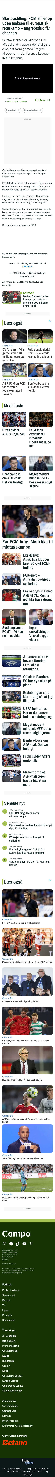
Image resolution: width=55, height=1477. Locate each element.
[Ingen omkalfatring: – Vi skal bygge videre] (41, 617)
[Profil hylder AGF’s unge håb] (14, 419)
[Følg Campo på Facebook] (11, 1244)
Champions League (12, 1375)
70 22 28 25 (42, 1468)
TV (3, 1305)
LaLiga (5, 1355)
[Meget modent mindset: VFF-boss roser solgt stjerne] (41, 463)
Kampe (6, 1300)
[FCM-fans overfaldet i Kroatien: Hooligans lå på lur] (41, 419)
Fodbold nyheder (11, 1290)
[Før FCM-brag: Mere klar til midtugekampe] (27, 521)
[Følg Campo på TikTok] (18, 1244)
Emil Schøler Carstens (17, 101)
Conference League (12, 1385)
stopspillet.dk (12, 1471)
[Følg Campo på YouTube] (24, 1244)
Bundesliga (8, 1360)
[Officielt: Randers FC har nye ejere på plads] (11, 681)
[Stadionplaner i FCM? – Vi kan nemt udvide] (14, 617)
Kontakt (6, 1415)
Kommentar (8, 1320)
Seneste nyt (8, 1295)
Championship (10, 1350)
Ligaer (5, 1310)
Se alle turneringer (12, 1390)
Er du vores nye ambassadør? (17, 1425)
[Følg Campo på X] (31, 1244)
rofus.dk (38, 1471)
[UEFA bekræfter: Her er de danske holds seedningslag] (11, 712)
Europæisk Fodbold (33, 110)
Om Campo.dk (10, 1405)
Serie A (6, 1365)
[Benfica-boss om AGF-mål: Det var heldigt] (14, 463)
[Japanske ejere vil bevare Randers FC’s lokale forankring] (11, 661)
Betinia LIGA (8, 1340)
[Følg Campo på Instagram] (4, 1244)
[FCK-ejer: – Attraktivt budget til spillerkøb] (11, 579)
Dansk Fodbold (13, 110)
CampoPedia (9, 1410)
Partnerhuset (16, 1270)
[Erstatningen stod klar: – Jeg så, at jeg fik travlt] (11, 697)
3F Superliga (9, 1335)
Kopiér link (45, 100)
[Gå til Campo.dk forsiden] (16, 1237)
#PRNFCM (27, 266)
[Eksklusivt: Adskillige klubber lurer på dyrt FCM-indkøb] (11, 559)
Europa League (10, 1380)
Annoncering (9, 1401)
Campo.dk (6, 1250)
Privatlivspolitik (10, 1420)
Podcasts (7, 1315)
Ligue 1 (6, 1370)
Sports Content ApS (9, 1252)
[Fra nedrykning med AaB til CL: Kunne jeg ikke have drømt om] (11, 595)
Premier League (10, 1345)
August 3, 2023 (27, 276)
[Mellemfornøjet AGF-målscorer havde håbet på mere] (11, 776)
